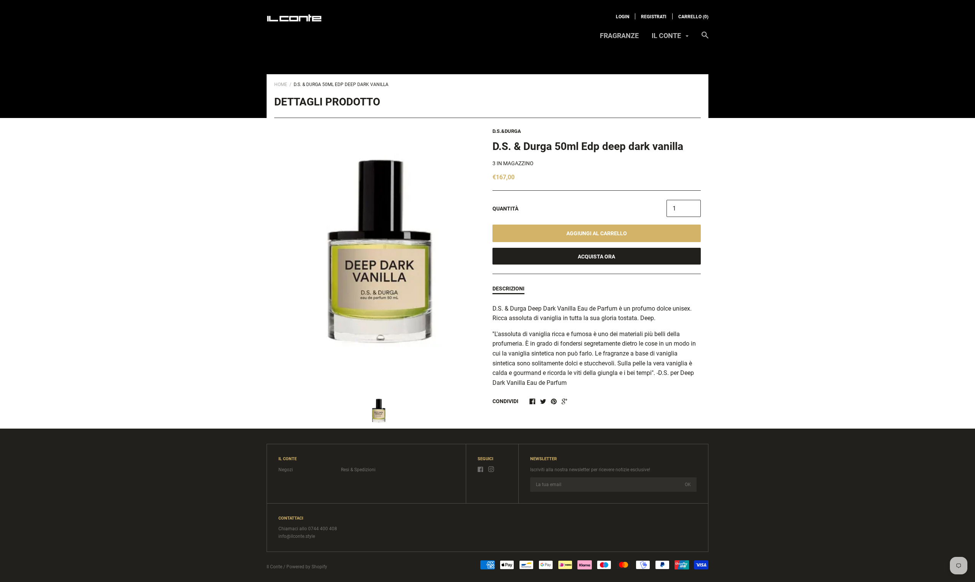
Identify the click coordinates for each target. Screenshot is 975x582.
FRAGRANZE (619, 36)
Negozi (285, 469)
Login (622, 16)
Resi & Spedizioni (358, 469)
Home (280, 84)
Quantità (505, 209)
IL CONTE (667, 36)
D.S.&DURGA (506, 131)
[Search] (705, 39)
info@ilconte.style (296, 536)
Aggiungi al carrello (596, 233)
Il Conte (274, 566)
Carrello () (693, 16)
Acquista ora (596, 257)
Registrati (654, 16)
